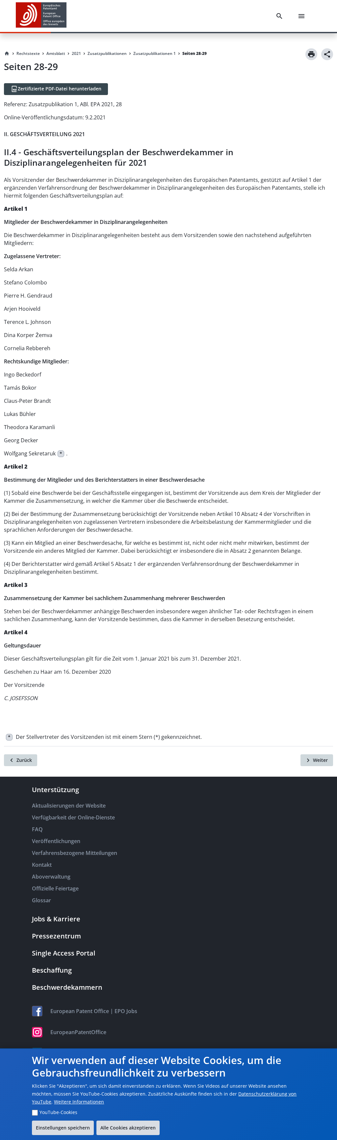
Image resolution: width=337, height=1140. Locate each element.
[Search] (280, 16)
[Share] (327, 54)
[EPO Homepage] (41, 16)
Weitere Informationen (79, 1102)
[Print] (311, 54)
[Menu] (303, 16)
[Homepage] (7, 54)
